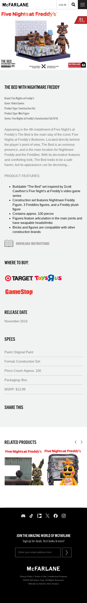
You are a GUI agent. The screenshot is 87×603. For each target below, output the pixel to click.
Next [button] (81, 442)
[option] (43, 39)
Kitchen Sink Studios (49, 584)
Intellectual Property (57, 576)
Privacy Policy (26, 576)
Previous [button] (75, 442)
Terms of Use (40, 576)
